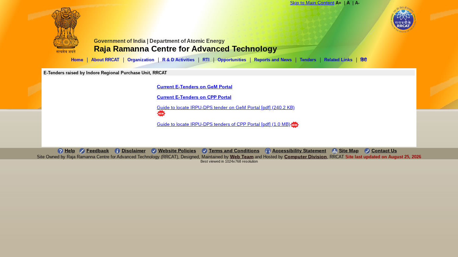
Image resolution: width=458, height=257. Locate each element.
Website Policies (177, 150)
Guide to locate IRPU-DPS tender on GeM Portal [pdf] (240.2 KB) (226, 107)
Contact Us (384, 150)
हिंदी (363, 59)
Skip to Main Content (312, 2)
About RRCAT (105, 59)
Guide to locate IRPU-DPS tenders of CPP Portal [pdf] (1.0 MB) (223, 124)
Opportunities (232, 59)
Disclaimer (134, 150)
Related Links (338, 59)
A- (357, 2)
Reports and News (273, 59)
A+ (338, 2)
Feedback (98, 150)
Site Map (349, 150)
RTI (206, 59)
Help (70, 150)
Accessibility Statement (299, 150)
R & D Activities (178, 59)
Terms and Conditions (234, 150)
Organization (140, 59)
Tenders (308, 59)
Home (77, 59)
